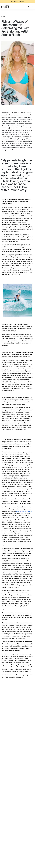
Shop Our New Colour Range (17, 1)
